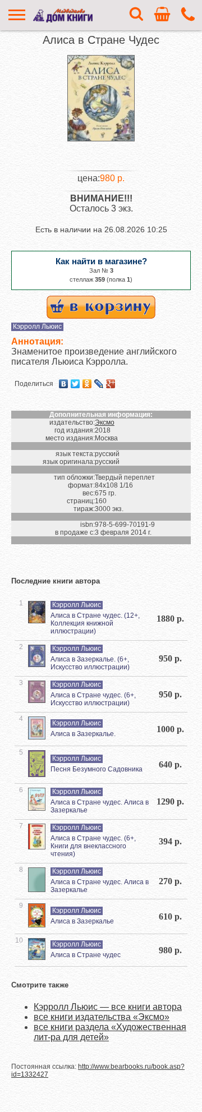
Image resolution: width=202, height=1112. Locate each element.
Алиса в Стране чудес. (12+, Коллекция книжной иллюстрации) (95, 623)
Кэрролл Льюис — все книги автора (108, 1007)
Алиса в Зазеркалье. (83, 734)
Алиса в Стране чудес (85, 955)
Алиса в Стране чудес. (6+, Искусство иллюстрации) (93, 699)
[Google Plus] (111, 383)
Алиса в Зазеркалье (82, 921)
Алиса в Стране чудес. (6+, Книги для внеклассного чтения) (93, 846)
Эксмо (104, 422)
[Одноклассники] (87, 383)
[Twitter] (75, 383)
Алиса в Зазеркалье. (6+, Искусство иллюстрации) (90, 663)
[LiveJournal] (99, 383)
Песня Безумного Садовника (96, 769)
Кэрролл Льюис (37, 326)
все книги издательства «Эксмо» (101, 1017)
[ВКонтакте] (64, 383)
